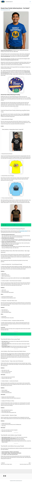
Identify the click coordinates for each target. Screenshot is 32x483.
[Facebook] (3, 475)
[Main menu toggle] (30, 2)
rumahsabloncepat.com (9, 1)
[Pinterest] (5, 475)
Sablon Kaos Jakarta (10, 224)
